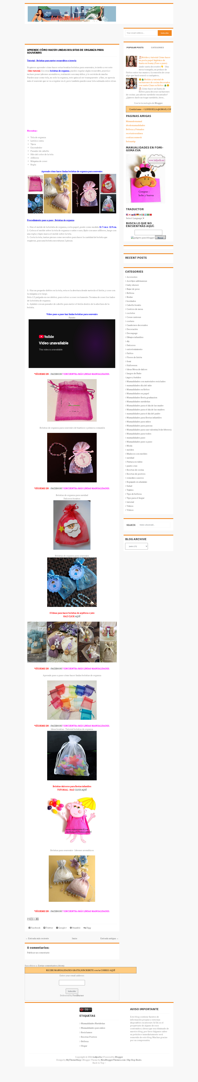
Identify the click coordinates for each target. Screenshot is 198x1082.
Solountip (131, 141)
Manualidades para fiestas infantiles (144, 417)
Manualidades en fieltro (138, 389)
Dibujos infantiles (135, 337)
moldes (130, 449)
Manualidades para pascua (139, 425)
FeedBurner (78, 995)
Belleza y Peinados (135, 129)
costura (130, 321)
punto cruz (132, 465)
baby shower (133, 284)
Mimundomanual (134, 121)
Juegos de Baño (134, 373)
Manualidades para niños (139, 421)
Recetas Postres (89, 1036)
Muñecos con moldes (137, 453)
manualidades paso (136, 437)
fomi (129, 361)
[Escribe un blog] (31, 918)
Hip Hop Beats (134, 1059)
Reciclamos (86, 1032)
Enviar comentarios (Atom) (51, 965)
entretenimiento (134, 349)
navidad (130, 457)
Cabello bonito (134, 305)
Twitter (49, 927)
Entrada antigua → (109, 938)
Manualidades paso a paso (139, 441)
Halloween (132, 365)
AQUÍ (78, 616)
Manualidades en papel (138, 393)
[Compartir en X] (34, 918)
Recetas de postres (136, 473)
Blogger (158, 103)
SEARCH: (131, 524)
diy (128, 341)
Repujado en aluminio (137, 481)
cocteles (131, 313)
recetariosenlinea (134, 133)
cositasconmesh (134, 137)
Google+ (62, 927)
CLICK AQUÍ (81, 789)
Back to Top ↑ (99, 1062)
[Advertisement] (49, 35)
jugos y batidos (134, 377)
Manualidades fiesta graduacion (142, 397)
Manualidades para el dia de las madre (145, 405)
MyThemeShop (73, 1059)
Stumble (76, 927)
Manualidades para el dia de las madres (146, 409)
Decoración (132, 329)
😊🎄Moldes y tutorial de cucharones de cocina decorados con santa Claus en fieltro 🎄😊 (154, 82)
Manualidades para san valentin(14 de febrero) (149, 429)
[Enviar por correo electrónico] (28, 918)
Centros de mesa (135, 309)
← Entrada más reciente (37, 938)
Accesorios (132, 276)
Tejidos (130, 489)
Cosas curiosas (134, 317)
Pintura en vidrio (134, 461)
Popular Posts (135, 47)
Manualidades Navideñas (93, 1023)
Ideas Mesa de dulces (137, 369)
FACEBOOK (56, 373)
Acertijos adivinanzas (137, 280)
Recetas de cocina (135, 469)
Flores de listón (134, 357)
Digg (88, 927)
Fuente (72, 317)
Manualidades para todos (139, 433)
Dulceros (131, 345)
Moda (129, 445)
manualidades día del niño (139, 385)
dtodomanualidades (135, 125)
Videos (130, 505)
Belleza (130, 292)
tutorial (130, 501)
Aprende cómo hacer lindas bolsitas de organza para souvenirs (65, 51)
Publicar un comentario (38, 952)
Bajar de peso (133, 288)
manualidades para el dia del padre (143, 413)
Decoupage (132, 333)
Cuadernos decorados (137, 325)
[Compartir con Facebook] (37, 918)
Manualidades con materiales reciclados (146, 381)
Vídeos (130, 509)
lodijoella (97, 1056)
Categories (157, 47)
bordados (131, 301)
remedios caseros (135, 477)
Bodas (130, 296)
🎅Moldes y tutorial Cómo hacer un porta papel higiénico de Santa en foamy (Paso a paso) (154, 60)
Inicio (74, 938)
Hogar (84, 1045)
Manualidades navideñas (138, 401)
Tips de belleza (134, 493)
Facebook (35, 927)
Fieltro (130, 353)
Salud (129, 485)
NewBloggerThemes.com (113, 1059)
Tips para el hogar (135, 497)
